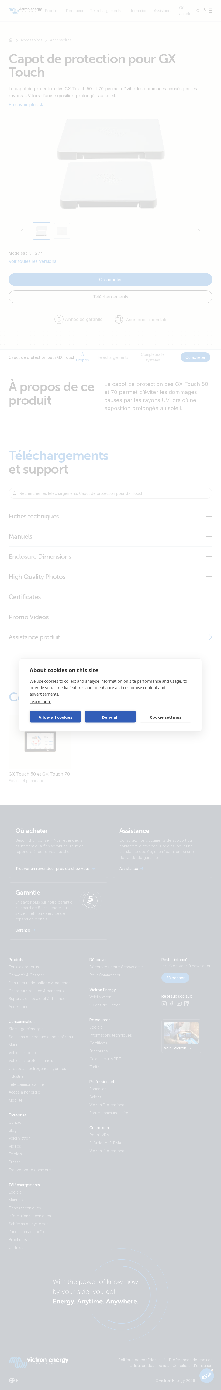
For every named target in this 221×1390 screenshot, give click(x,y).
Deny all (110, 716)
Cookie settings (165, 716)
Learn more (40, 701)
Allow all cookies (55, 716)
